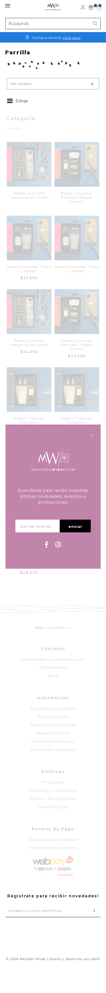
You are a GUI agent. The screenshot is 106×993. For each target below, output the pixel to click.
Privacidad (53, 782)
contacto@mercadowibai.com (53, 659)
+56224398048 (53, 667)
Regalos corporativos (53, 708)
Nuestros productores (53, 725)
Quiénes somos (53, 716)
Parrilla (14, 128)
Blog (53, 675)
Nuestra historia (53, 733)
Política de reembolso (53, 749)
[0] (96, 8)
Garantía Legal (53, 807)
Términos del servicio (53, 741)
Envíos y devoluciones (53, 798)
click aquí (72, 37)
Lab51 (95, 959)
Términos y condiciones (53, 790)
